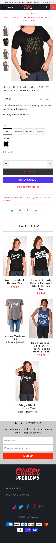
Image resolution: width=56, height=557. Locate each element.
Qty (4, 158)
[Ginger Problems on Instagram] (14, 507)
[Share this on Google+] (35, 211)
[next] (50, 55)
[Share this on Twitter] (12, 211)
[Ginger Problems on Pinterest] (35, 507)
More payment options (28, 187)
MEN (15, 197)
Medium (18, 131)
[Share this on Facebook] (20, 211)
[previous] (14, 55)
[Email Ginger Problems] (42, 507)
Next (33, 14)
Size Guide (45, 99)
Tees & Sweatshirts (42, 197)
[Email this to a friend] (43, 211)
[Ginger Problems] (28, 7)
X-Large (40, 131)
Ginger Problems (31, 517)
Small (7, 131)
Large (29, 131)
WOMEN (6, 201)
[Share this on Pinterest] (27, 211)
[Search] (47, 7)
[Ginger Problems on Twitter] (21, 507)
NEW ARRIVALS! (26, 197)
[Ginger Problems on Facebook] (28, 507)
